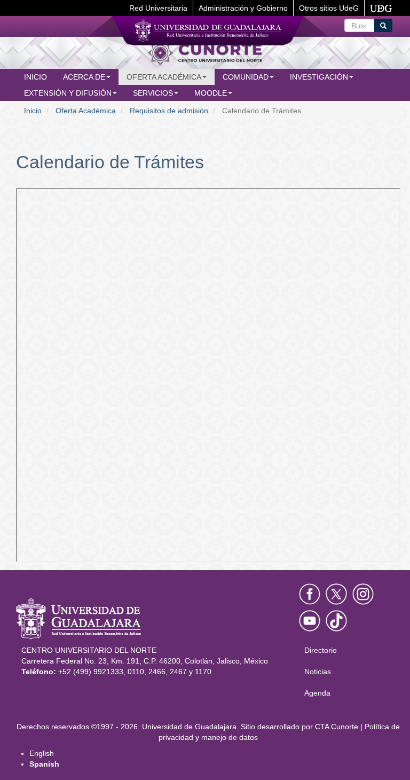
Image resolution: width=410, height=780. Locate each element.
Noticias (317, 671)
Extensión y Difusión (68, 93)
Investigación (319, 77)
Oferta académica (164, 77)
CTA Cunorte (336, 726)
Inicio (35, 77)
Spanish (44, 764)
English (41, 753)
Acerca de (84, 77)
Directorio (320, 650)
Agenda (317, 693)
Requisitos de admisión (169, 110)
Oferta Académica (86, 110)
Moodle (210, 93)
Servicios (153, 93)
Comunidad (246, 77)
